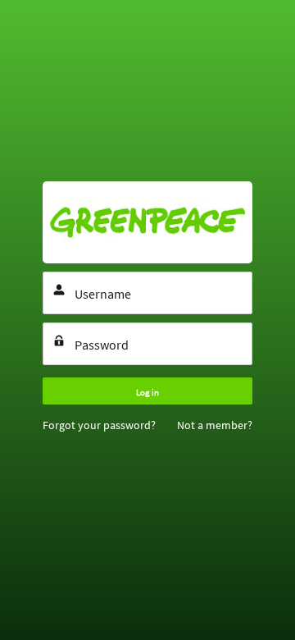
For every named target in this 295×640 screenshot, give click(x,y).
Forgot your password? (99, 425)
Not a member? (214, 425)
